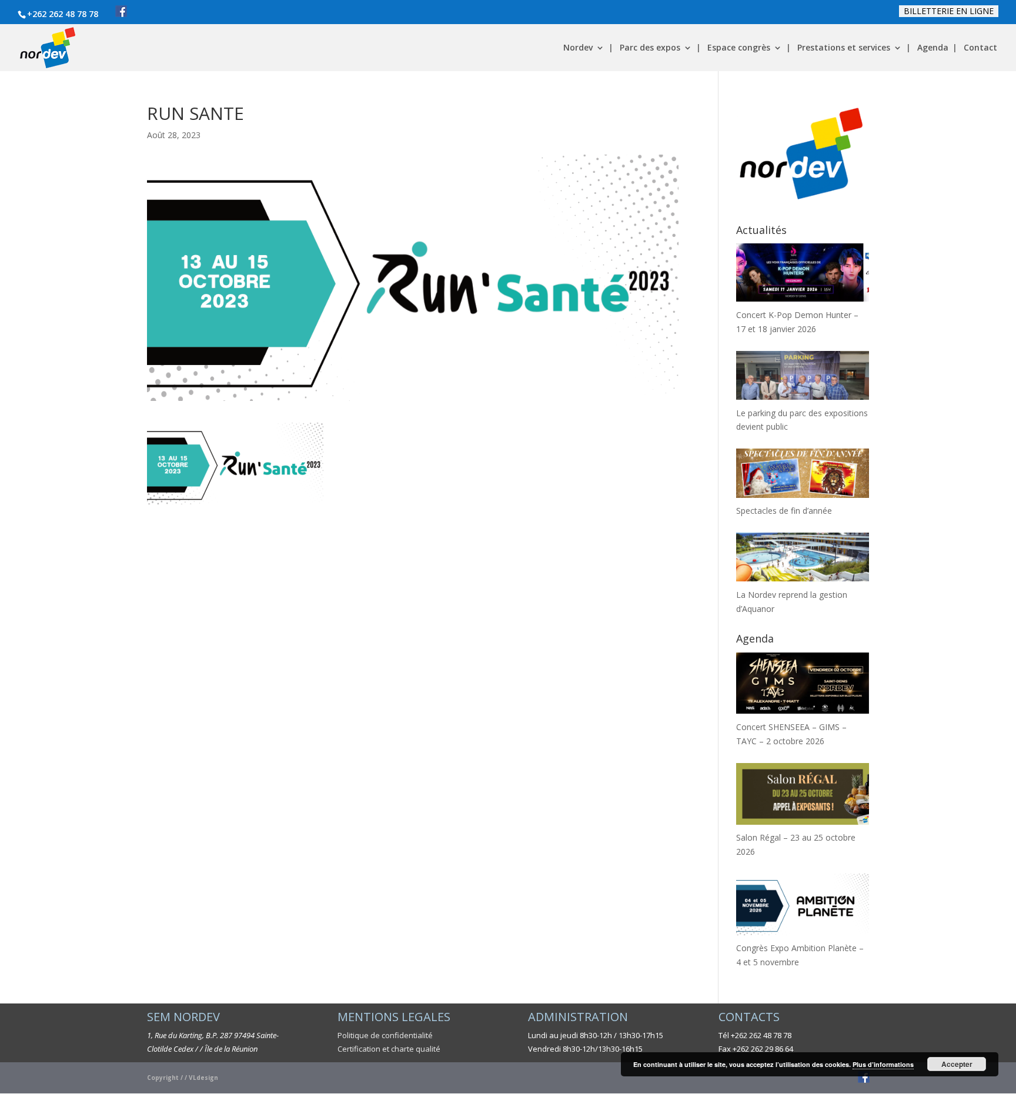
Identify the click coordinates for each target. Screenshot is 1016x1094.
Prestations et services (843, 48)
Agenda (932, 48)
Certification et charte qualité (388, 1048)
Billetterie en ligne (949, 10)
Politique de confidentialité (385, 1035)
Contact (980, 48)
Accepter (956, 1064)
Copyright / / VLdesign (182, 1077)
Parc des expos (650, 48)
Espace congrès (738, 48)
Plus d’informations (883, 1064)
